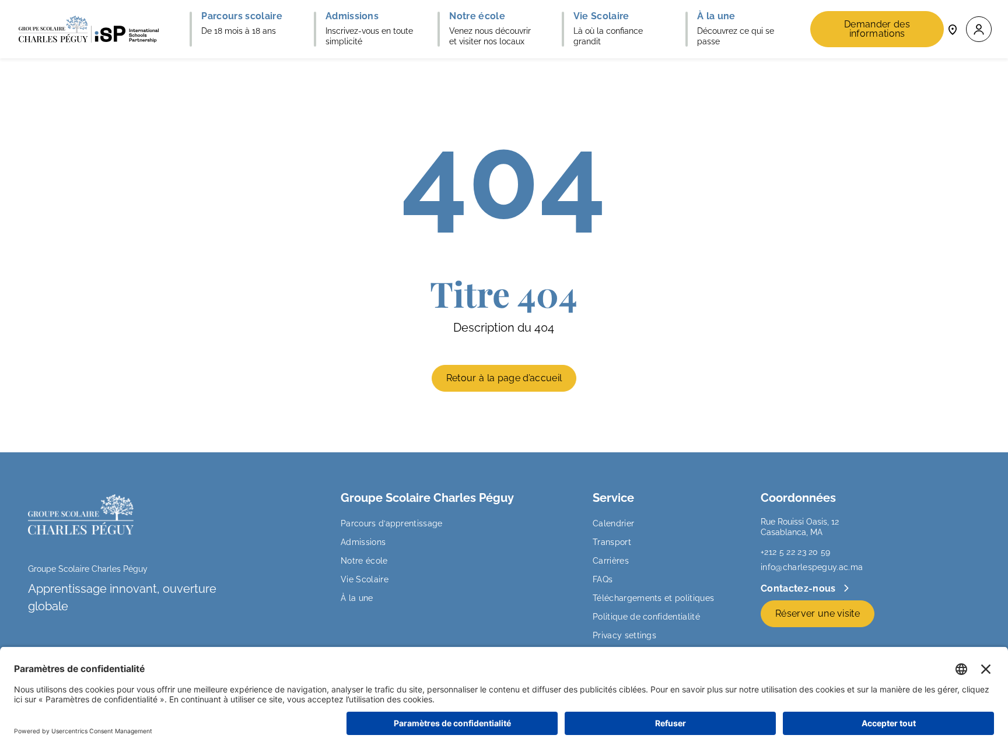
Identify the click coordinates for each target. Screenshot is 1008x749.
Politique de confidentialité (646, 616)
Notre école (364, 560)
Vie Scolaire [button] (601, 16)
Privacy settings (624, 635)
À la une (357, 598)
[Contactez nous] (953, 28)
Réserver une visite (817, 613)
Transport (612, 542)
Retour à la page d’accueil (504, 378)
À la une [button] (716, 16)
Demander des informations (877, 29)
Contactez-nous (799, 588)
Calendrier (613, 523)
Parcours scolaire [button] (241, 16)
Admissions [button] (352, 16)
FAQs (602, 579)
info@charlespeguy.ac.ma (812, 567)
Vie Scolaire (364, 579)
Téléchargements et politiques (653, 598)
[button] (979, 29)
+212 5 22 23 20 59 (796, 552)
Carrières (611, 560)
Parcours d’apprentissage (392, 523)
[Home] (89, 29)
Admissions (363, 542)
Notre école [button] (477, 16)
